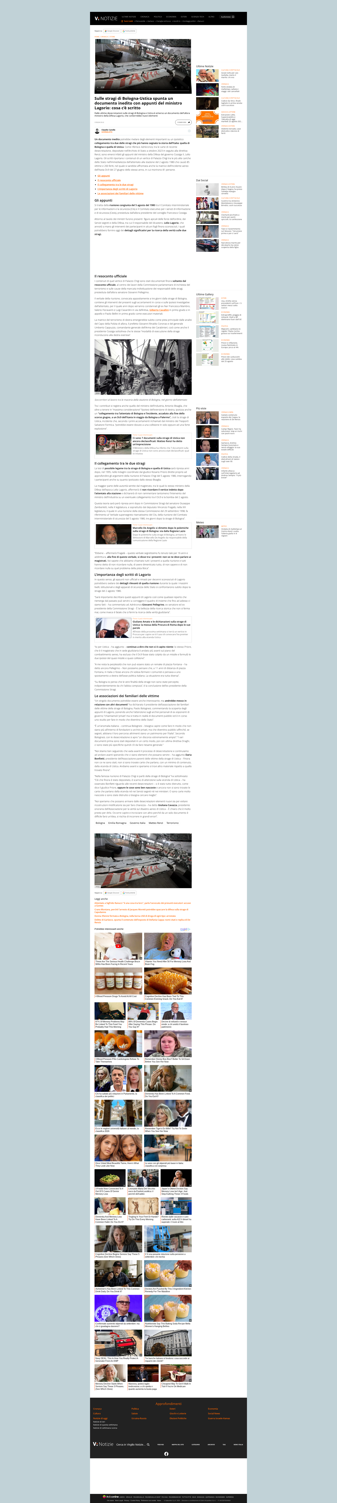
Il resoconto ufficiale (109, 180)
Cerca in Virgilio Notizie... (131, 1444)
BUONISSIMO (220, 1497)
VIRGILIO (129, 1497)
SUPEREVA (230, 1497)
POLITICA (158, 17)
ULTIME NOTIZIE (129, 17)
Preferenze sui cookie (148, 1500)
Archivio (211, 1445)
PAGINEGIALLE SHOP (152, 1497)
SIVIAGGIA (200, 1497)
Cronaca (97, 1409)
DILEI (194, 1497)
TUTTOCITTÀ (186, 1497)
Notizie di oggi (100, 1418)
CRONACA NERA (227, 412)
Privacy (126, 1500)
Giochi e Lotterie (178, 1413)
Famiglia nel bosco (164, 21)
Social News (214, 1413)
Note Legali (119, 1500)
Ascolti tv (176, 21)
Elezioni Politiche (178, 1418)
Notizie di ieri (99, 1421)
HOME (97, 37)
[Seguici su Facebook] (166, 1455)
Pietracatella (140, 21)
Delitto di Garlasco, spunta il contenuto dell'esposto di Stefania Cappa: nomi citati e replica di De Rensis (142, 921)
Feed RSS (160, 1445)
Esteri (172, 1409)
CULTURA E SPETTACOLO (230, 70)
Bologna (100, 822)
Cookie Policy (135, 1500)
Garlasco (151, 21)
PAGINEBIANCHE (175, 1497)
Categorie (196, 1445)
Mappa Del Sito (178, 1445)
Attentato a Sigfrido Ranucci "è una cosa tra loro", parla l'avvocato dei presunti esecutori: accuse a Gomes (143, 904)
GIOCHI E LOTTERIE (228, 112)
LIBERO (122, 1497)
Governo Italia (137, 822)
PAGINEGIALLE (138, 1497)
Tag (224, 1445)
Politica (135, 1409)
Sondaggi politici (189, 21)
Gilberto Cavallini (159, 310)
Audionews (226, 17)
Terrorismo (173, 822)
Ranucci (201, 21)
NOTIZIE (109, 18)
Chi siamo (110, 1500)
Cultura (97, 1413)
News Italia (238, 1445)
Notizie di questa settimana (105, 1425)
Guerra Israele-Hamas (219, 1418)
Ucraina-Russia (139, 1418)
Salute (135, 1413)
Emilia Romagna (117, 822)
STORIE (112, 37)
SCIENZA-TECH (197, 17)
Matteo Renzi (156, 822)
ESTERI (184, 17)
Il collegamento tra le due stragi (115, 184)
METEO (224, 526)
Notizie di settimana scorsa (105, 1428)
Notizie (106, 1444)
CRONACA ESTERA (228, 126)
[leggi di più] (189, 131)
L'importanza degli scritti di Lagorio (117, 188)
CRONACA (144, 17)
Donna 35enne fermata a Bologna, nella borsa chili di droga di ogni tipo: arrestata (135, 916)
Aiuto (159, 1500)
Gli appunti (104, 175)
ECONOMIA (171, 17)
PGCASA (165, 1497)
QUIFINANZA (210, 1497)
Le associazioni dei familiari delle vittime (120, 193)
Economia (213, 1409)
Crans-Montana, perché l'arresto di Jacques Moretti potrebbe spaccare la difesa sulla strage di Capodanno (141, 911)
